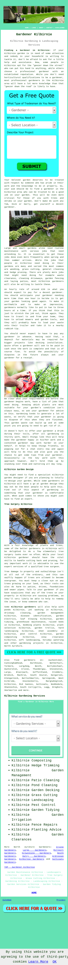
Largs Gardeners (34, 850)
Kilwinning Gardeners (36, 853)
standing (9, 464)
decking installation (49, 343)
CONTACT (49, 28)
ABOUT (41, 28)
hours (7, 310)
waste (60, 323)
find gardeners (24, 660)
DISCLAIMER (59, 28)
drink (60, 431)
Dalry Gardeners (34, 856)
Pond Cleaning (44, 785)
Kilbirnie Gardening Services (24, 695)
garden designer (14, 478)
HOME (27, 28)
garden (21, 53)
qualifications (31, 77)
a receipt (26, 358)
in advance (24, 337)
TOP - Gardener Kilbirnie (19, 867)
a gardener (47, 189)
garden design (49, 484)
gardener (9, 207)
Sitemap (7, 900)
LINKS (34, 28)
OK (55, 962)
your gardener (53, 455)
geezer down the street (48, 65)
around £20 (38, 289)
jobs (44, 251)
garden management (51, 613)
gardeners (58, 281)
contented (10, 443)
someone (29, 183)
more (25, 690)
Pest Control (43, 805)
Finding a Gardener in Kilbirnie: (27, 50)
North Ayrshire (13, 646)
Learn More (38, 962)
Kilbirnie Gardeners (31, 859)
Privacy (61, 900)
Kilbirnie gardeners (23, 607)
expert (28, 499)
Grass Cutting (44, 795)
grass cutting (31, 269)
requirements (36, 399)
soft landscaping (29, 640)
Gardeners (44, 847)
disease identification (36, 616)
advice (60, 411)
